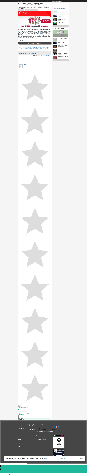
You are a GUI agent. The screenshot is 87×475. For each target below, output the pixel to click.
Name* (28, 410)
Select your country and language (56, 1)
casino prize (26, 48)
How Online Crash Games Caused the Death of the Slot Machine (62, 49)
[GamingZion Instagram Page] (56, 426)
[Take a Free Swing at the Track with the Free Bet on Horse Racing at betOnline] (55, 19)
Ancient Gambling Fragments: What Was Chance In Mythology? (63, 46)
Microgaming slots (35, 48)
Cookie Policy (20, 442)
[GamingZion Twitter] (59, 426)
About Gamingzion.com (21, 436)
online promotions (47, 55)
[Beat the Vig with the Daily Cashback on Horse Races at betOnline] (55, 23)
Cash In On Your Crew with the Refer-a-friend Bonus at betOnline (63, 15)
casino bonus (22, 48)
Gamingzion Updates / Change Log (41, 439)
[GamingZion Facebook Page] (54, 426)
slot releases (46, 48)
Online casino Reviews (29, 53)
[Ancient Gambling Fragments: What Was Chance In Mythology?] (55, 46)
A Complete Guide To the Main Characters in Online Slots (63, 38)
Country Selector (38, 436)
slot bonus (42, 48)
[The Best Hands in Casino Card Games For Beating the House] (55, 57)
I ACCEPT (63, 458)
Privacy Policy (20, 440)
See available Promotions (35, 43)
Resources (37, 440)
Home (19, 4)
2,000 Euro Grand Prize (23, 39)
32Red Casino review (42, 33)
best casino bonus (34, 47)
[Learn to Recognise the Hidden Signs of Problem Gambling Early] (55, 53)
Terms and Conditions (21, 439)
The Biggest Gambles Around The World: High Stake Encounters (62, 42)
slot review (22, 49)
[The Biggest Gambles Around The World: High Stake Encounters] (55, 42)
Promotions (22, 4)
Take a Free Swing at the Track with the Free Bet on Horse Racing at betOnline (63, 19)
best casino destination (40, 47)
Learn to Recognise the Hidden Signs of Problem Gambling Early (63, 53)
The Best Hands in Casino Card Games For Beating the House (63, 57)
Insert (9, 474)
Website (28, 413)
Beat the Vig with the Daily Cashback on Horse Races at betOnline (62, 23)
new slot (40, 48)
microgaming (30, 48)
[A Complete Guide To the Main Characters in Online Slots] (55, 39)
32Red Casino (25, 37)
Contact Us (19, 443)
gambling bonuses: (57, 8)
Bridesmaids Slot (46, 47)
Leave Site (81, 458)
